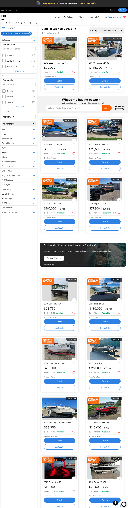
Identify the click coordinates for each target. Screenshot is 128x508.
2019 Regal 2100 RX (53, 144)
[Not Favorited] (73, 72)
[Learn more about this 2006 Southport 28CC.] (104, 48)
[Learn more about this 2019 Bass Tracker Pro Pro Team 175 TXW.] (59, 48)
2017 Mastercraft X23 (99, 423)
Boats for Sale (14, 23)
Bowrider (10, 55)
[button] (115, 503)
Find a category (9, 44)
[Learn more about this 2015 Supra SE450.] (104, 189)
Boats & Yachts (6, 10)
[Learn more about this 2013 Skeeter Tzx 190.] (104, 130)
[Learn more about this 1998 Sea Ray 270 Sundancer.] (59, 408)
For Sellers (68, 17)
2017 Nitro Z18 (96, 363)
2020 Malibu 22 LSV (53, 204)
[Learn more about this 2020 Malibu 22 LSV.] (59, 189)
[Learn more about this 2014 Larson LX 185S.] (59, 289)
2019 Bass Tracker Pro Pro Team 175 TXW (58, 63)
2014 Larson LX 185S (53, 304)
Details (59, 81)
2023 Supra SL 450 (52, 482)
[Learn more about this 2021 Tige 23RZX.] (104, 289)
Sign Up (123, 10)
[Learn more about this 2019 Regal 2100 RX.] (59, 130)
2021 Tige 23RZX (96, 304)
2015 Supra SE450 (97, 204)
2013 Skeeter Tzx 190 (99, 144)
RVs (15, 10)
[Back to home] (4, 17)
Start (106, 108)
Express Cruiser (13, 66)
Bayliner (10, 97)
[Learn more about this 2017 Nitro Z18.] (104, 349)
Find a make (8, 80)
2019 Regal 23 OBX (97, 482)
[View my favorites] (124, 17)
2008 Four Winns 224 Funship (57, 363)
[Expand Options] (74, 59)
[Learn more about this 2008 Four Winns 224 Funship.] (59, 349)
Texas (26, 23)
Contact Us (59, 87)
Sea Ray (10, 91)
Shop (57, 17)
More (81, 17)
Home (2, 23)
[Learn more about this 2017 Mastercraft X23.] (104, 408)
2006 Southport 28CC (99, 63)
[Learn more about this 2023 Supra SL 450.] (59, 468)
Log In (112, 10)
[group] (16, 34)
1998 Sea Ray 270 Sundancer (57, 423)
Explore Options (53, 258)
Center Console (13, 61)
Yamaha (10, 102)
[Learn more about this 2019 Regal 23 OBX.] (104, 468)
